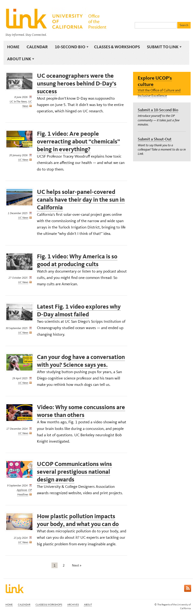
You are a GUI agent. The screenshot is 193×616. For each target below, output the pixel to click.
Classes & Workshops (117, 46)
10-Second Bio (68, 47)
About (88, 604)
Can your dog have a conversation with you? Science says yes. (81, 360)
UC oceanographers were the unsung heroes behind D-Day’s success (76, 83)
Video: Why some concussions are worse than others (81, 411)
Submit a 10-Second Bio (158, 109)
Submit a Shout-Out (154, 139)
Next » (76, 565)
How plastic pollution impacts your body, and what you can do (78, 520)
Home (13, 46)
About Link (17, 59)
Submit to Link (160, 47)
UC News (23, 159)
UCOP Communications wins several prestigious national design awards (74, 471)
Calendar (37, 46)
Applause (22, 490)
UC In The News (18, 101)
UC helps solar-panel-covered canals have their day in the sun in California (81, 199)
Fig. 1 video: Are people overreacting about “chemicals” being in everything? (78, 141)
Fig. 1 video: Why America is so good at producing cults (77, 260)
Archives (73, 604)
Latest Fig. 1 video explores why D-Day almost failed (79, 310)
